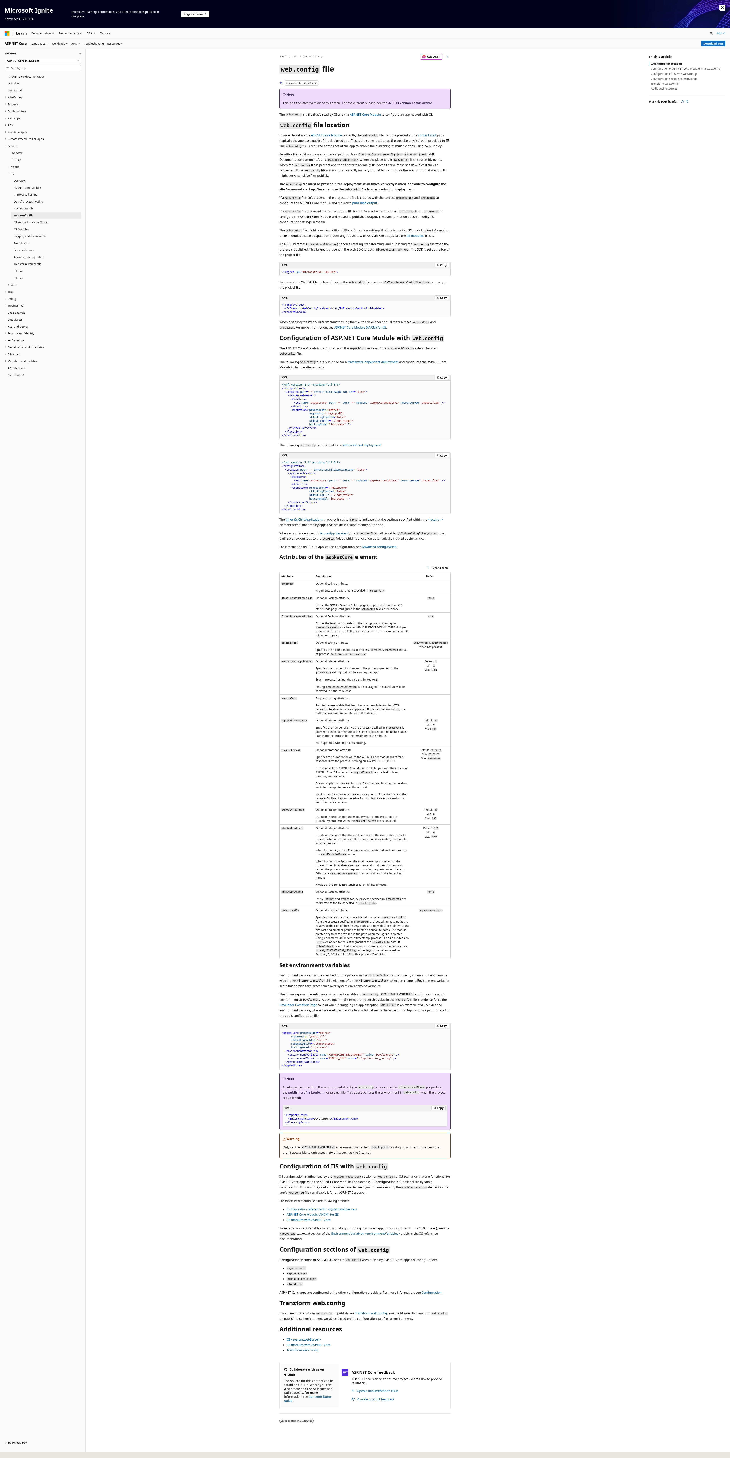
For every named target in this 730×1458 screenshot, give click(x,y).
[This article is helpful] (682, 101)
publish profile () (306, 1092)
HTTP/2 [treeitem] (18, 271)
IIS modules (415, 236)
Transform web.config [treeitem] (27, 264)
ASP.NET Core (311, 56)
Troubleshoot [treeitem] (22, 243)
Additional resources (664, 88)
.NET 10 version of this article (410, 103)
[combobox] (43, 61)
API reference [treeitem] (16, 368)
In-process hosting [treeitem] (26, 194)
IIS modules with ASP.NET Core (309, 1220)
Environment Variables (365, 1233)
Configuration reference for (322, 1209)
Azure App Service (333, 533)
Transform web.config (371, 1313)
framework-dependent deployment (373, 362)
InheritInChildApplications (304, 519)
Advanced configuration (379, 547)
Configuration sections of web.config (674, 78)
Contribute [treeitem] (14, 375)
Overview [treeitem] (13, 83)
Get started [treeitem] (15, 90)
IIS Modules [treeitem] (21, 229)
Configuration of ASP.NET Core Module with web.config (686, 68)
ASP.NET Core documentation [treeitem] (26, 76)
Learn (283, 56)
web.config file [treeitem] (23, 215)
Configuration (431, 1292)
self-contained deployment (361, 445)
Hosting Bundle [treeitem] (23, 208)
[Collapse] (80, 53)
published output (364, 203)
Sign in (721, 33)
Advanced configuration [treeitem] (29, 257)
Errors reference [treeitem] (24, 250)
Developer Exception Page (298, 1005)
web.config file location (666, 63)
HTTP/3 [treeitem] (18, 278)
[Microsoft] (7, 33)
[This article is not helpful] (687, 101)
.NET (295, 56)
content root (427, 135)
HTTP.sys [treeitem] (16, 160)
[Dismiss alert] (722, 8)
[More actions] (447, 57)
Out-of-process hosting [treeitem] (28, 201)
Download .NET (713, 43)
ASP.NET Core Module (365, 114)
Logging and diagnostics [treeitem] (29, 236)
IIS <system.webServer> (304, 1339)
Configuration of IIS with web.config (674, 74)
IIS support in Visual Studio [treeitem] (31, 222)
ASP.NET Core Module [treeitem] (27, 187)
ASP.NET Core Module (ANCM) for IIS (360, 327)
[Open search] (711, 33)
